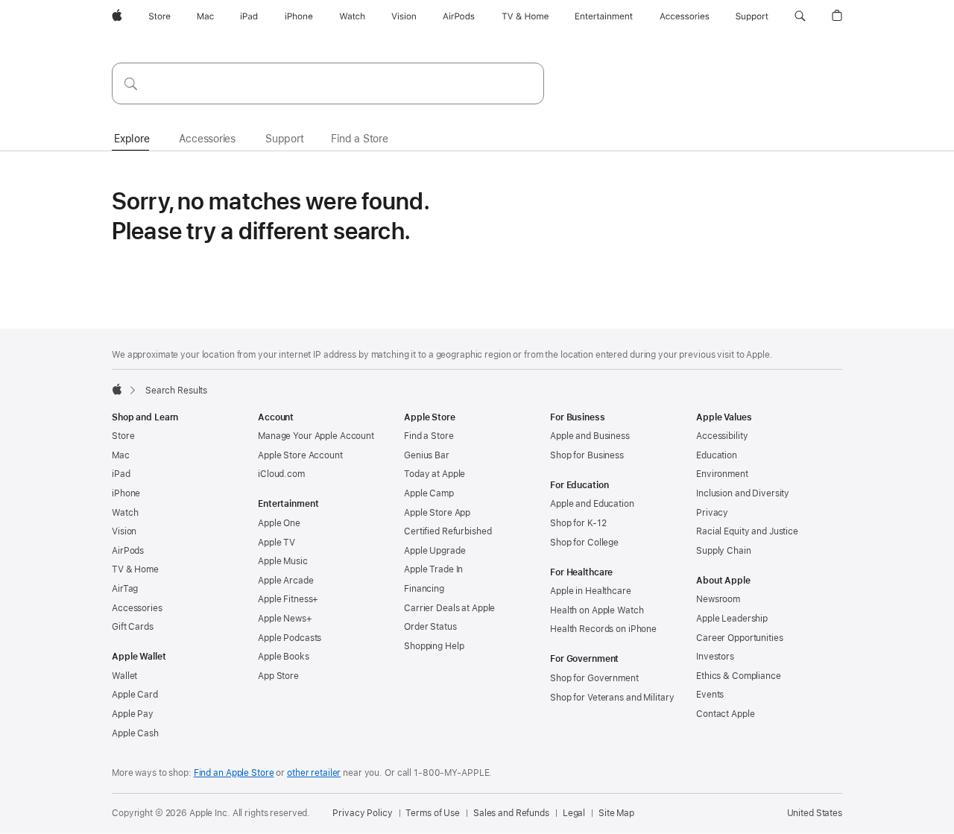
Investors (715, 656)
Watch (125, 513)
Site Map (616, 813)
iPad (121, 474)
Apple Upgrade (434, 551)
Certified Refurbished (447, 531)
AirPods (128, 551)
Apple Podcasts (289, 638)
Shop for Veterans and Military (612, 697)
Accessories (137, 608)
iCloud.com (281, 474)
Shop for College (584, 542)
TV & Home (135, 569)
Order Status (430, 627)
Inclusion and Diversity (742, 493)
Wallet (124, 676)
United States (814, 813)
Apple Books (283, 656)
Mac (121, 455)
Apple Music (283, 561)
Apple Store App (437, 513)
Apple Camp (429, 493)
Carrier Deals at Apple (449, 608)
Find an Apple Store (234, 773)
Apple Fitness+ (288, 599)
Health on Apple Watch (596, 610)
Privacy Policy (362, 813)
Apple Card (135, 694)
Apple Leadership (732, 618)
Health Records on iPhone (603, 629)
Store (123, 436)
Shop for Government (594, 678)
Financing (424, 589)
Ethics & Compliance (738, 676)
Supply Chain (723, 551)
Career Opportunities (739, 638)
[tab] (131, 139)
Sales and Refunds (511, 813)
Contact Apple (725, 714)
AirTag (125, 589)
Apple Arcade (286, 580)
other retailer (314, 773)
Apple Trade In (433, 569)
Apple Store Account (300, 455)
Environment (722, 474)
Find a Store (429, 436)
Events (710, 694)
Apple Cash (135, 733)
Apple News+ (285, 618)
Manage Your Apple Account (316, 436)
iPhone (126, 493)
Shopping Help (434, 646)
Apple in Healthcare (590, 591)
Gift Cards (133, 627)
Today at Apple (434, 474)
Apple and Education (592, 504)
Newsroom (718, 599)
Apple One (279, 523)
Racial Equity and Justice (747, 531)
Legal (574, 813)
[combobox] (328, 83)
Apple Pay (133, 714)
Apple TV (276, 542)
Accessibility (722, 436)
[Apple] (117, 389)
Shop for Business (587, 455)
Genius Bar (426, 455)
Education (716, 455)
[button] (800, 16)
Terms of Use (432, 813)
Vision (124, 531)
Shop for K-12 (578, 523)
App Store (278, 676)
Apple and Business (590, 436)
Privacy (712, 513)
